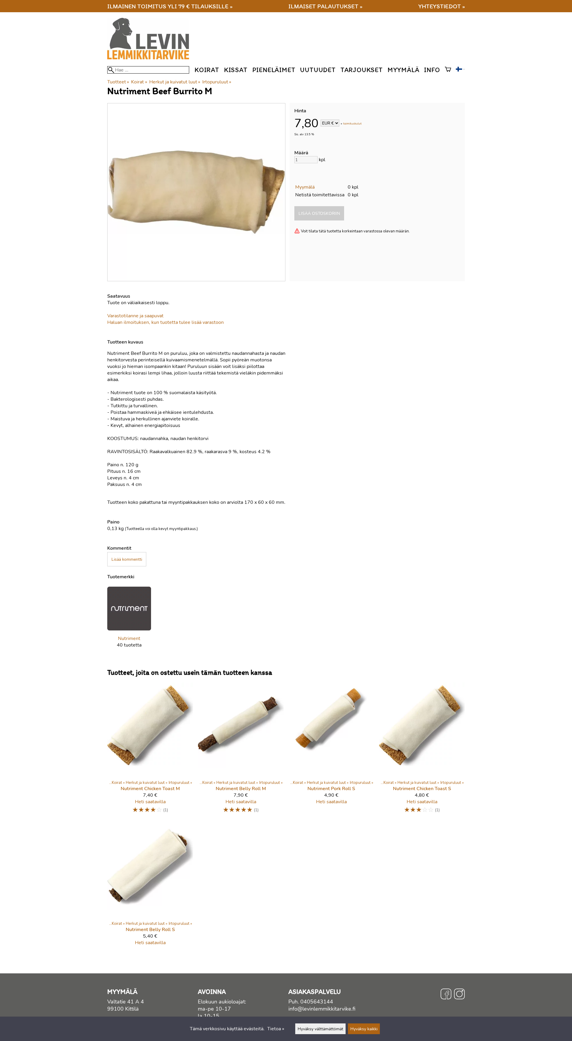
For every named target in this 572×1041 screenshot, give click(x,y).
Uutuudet (317, 70)
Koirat (207, 70)
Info (432, 70)
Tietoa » (275, 1029)
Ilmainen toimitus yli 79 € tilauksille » (169, 6)
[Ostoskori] (448, 70)
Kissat (236, 70)
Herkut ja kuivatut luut (174, 82)
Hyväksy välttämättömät (320, 1029)
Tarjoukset (362, 70)
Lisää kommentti (126, 559)
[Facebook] (446, 995)
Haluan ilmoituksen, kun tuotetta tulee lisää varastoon (165, 322)
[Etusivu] (150, 58)
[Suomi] (460, 70)
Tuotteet (118, 82)
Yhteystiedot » (441, 6)
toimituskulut (352, 124)
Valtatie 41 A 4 (125, 1001)
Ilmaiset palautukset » (325, 6)
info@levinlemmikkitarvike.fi (321, 1008)
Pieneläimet (274, 70)
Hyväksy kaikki (363, 1029)
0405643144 (316, 1001)
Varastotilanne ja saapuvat (135, 316)
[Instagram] (459, 995)
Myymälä (403, 70)
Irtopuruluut (216, 82)
